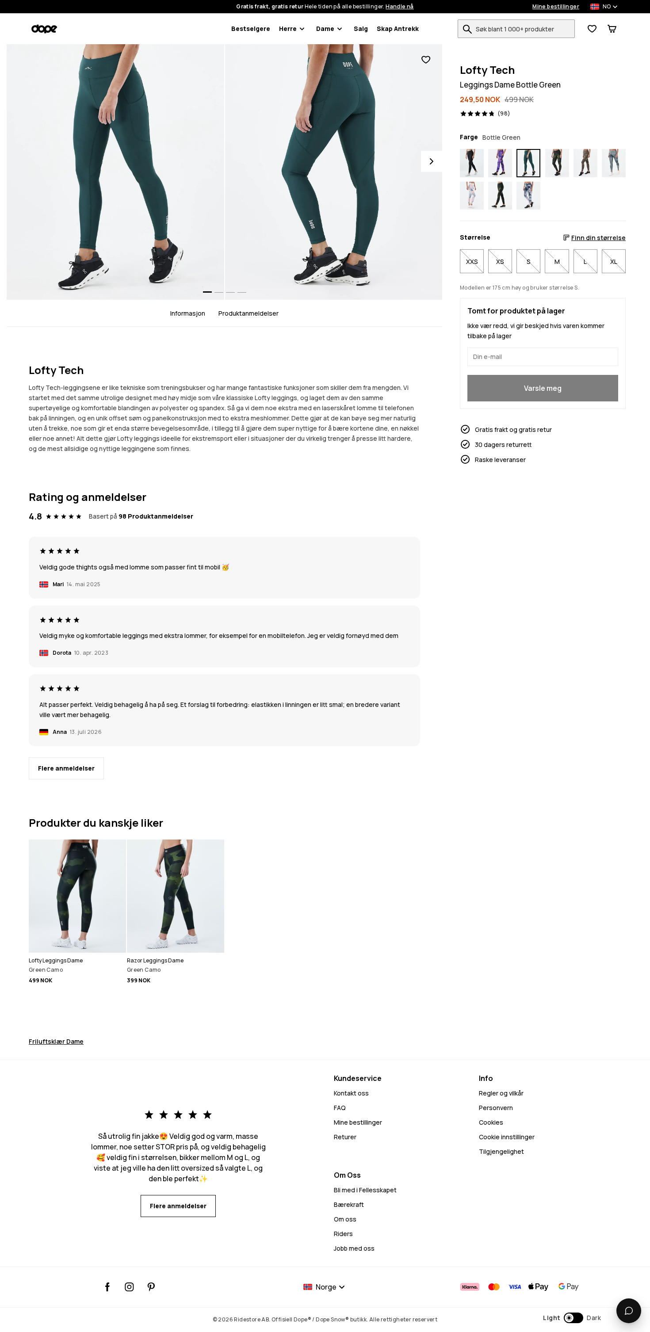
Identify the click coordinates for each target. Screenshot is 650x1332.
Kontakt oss (351, 1093)
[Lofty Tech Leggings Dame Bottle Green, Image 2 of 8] (334, 172)
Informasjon (187, 313)
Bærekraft (349, 1204)
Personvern (496, 1107)
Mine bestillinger (555, 6)
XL (613, 261)
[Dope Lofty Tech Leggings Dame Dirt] (614, 163)
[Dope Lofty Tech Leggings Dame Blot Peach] (472, 196)
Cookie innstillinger (507, 1137)
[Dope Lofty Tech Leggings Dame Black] (472, 163)
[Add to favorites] (426, 60)
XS (500, 261)
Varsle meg (543, 388)
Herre (288, 28)
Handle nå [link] (400, 6)
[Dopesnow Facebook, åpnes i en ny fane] (107, 1287)
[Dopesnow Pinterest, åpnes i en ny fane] (151, 1287)
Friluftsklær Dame (56, 1041)
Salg (361, 28)
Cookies (491, 1122)
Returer (345, 1137)
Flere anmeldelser (66, 768)
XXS (472, 261)
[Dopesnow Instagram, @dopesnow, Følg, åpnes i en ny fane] (129, 1287)
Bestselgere (250, 28)
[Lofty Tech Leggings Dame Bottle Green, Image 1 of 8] (115, 172)
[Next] (431, 161)
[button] (572, 1318)
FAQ (340, 1107)
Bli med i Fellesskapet (365, 1190)
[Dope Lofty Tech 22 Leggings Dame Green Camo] (500, 196)
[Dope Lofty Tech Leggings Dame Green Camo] (557, 163)
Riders (343, 1233)
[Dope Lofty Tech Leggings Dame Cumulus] (528, 196)
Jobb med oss (354, 1248)
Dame (325, 28)
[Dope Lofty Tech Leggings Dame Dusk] (500, 163)
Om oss (345, 1219)
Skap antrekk (398, 28)
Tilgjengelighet (501, 1151)
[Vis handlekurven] (612, 29)
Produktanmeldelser (248, 313)
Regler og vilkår (501, 1093)
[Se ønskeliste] (592, 29)
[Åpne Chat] (628, 1310)
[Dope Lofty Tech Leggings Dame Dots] (585, 163)
